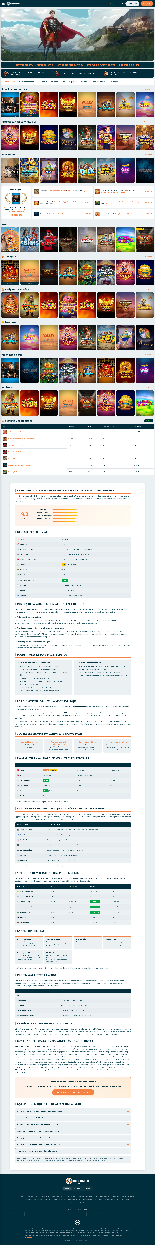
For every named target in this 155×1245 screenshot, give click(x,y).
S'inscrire (147, 4)
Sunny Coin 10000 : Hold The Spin (21, 438)
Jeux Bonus (42, 82)
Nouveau (84, 82)
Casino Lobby (9, 82)
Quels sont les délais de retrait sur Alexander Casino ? (39, 1131)
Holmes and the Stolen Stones (19, 465)
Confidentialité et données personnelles (82, 1199)
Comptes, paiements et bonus (108, 1199)
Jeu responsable (57, 1196)
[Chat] (122, 3)
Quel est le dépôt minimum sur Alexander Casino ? (38, 1151)
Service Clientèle (128, 1196)
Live (63, 82)
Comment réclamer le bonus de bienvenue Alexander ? (40, 1125)
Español (88, 1188)
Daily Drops (72, 82)
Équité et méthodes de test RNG (55, 1199)
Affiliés (128, 1199)
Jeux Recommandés (26, 82)
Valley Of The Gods (15, 445)
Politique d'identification (33, 1199)
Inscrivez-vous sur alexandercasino (72, 1092)
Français (77, 1188)
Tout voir (147, 89)
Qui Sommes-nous (27, 1196)
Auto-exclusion (71, 1196)
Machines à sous (98, 82)
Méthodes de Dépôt (77, 1203)
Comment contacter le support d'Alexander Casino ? (38, 1144)
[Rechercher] (118, 3)
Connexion (132, 4)
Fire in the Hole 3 (14, 452)
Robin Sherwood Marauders (18, 432)
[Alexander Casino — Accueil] (13, 4)
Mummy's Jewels (14, 472)
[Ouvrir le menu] (3, 3)
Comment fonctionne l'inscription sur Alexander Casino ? (40, 1111)
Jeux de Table (114, 82)
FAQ (122, 1199)
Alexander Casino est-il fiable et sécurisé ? (34, 1118)
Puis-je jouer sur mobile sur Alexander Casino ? (36, 1138)
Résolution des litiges (85, 1196)
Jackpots (54, 82)
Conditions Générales (43, 1196)
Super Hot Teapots (15, 458)
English (67, 1188)
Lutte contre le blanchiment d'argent (107, 1196)
